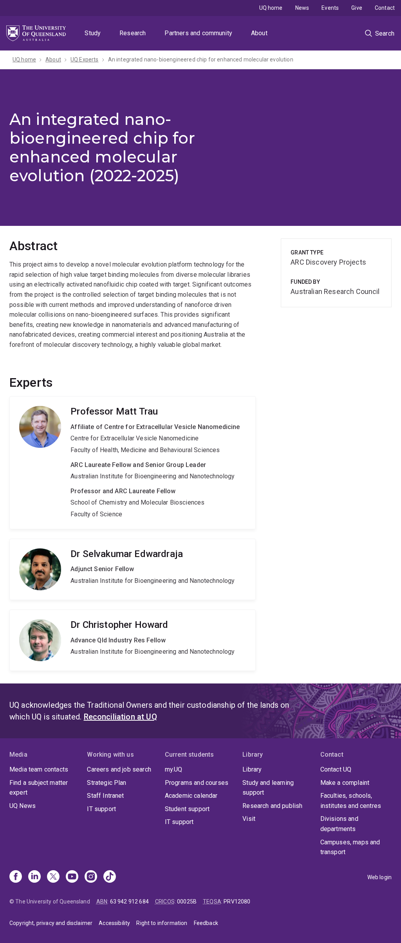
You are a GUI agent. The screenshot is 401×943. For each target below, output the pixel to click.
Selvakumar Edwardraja (132, 569)
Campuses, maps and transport (350, 847)
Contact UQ (336, 769)
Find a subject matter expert (38, 788)
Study (93, 33)
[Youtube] (72, 877)
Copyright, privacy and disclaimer (50, 923)
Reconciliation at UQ (120, 716)
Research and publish (272, 806)
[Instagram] (91, 877)
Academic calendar (191, 795)
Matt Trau (132, 463)
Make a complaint (345, 782)
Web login (379, 877)
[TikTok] (109, 877)
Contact (385, 8)
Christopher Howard (132, 640)
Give (356, 8)
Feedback (206, 923)
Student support (187, 809)
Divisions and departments (339, 824)
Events (330, 8)
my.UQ (173, 769)
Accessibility (114, 923)
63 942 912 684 (129, 901)
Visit (248, 818)
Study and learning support (268, 788)
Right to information (161, 923)
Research (132, 33)
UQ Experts (84, 59)
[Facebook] (15, 877)
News (302, 8)
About (259, 33)
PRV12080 (237, 901)
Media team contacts (38, 769)
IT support (101, 809)
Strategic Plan (106, 782)
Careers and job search (119, 769)
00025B (187, 901)
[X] (53, 877)
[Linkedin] (34, 877)
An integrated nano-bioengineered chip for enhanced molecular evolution (200, 59)
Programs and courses (196, 782)
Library (252, 769)
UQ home (271, 8)
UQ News (22, 806)
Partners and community (198, 33)
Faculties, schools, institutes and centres (350, 801)
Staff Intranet (105, 795)
